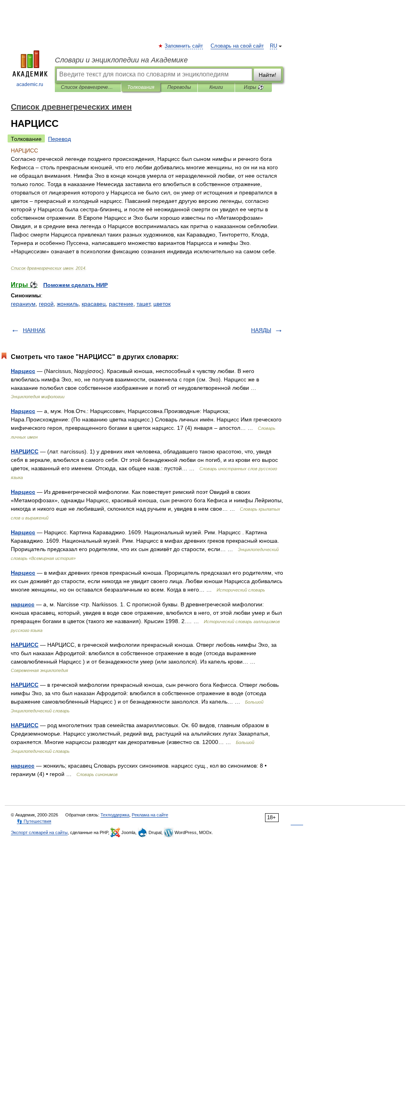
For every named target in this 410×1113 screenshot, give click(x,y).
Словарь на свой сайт (237, 46)
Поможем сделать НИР (75, 285)
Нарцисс (23, 371)
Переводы (179, 87)
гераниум (23, 304)
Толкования (140, 87)
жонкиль (67, 304)
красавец (94, 304)
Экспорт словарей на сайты (39, 832)
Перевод (59, 139)
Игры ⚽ (253, 87)
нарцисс (22, 604)
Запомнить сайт (184, 46)
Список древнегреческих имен (88, 87)
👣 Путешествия (34, 821)
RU (273, 46)
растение (121, 304)
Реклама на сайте (150, 814)
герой (46, 304)
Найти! (267, 75)
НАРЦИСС (24, 451)
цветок (162, 304)
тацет (143, 304)
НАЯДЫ (261, 330)
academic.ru (29, 84)
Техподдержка (114, 814)
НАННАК (34, 330)
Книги (216, 87)
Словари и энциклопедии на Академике (121, 60)
